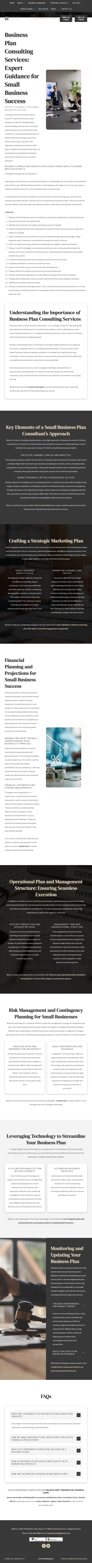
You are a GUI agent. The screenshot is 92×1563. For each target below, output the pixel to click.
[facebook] (44, 1546)
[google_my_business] (48, 1546)
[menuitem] (12, 3)
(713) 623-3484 (34, 1533)
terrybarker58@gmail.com (58, 1533)
